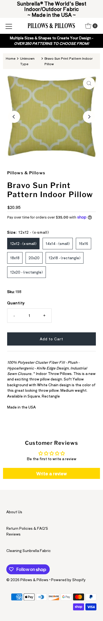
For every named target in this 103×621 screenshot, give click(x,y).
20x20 (34, 257)
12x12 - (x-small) (23, 243)
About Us (14, 511)
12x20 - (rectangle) (26, 272)
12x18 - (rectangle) (64, 257)
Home (11, 58)
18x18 (15, 257)
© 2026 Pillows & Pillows (27, 579)
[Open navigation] (8, 25)
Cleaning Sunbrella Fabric (28, 550)
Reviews (13, 534)
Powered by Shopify (68, 579)
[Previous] (14, 117)
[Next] (89, 117)
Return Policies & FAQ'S (27, 528)
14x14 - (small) (58, 243)
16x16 (83, 243)
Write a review (51, 473)
